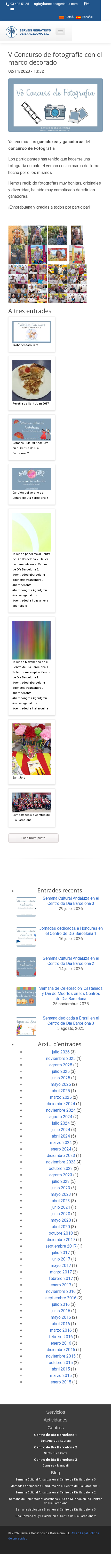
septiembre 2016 (60, 1297)
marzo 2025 (61, 1097)
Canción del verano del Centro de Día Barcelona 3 (30, 495)
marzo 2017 (61, 1272)
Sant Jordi (19, 777)
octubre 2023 (61, 1168)
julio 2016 (61, 1304)
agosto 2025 (60, 1064)
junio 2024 (61, 1129)
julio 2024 (61, 1123)
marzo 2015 (61, 1375)
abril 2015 (61, 1369)
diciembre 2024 (61, 1103)
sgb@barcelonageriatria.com (56, 4)
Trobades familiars (25, 345)
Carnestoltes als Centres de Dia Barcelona (31, 817)
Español (86, 17)
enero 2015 (61, 1382)
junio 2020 (61, 1213)
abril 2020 (61, 1226)
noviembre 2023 (61, 1162)
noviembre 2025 (61, 1058)
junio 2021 (61, 1207)
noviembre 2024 (61, 1110)
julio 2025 (61, 1071)
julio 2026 (61, 1052)
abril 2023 (61, 1200)
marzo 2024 (61, 1142)
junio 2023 (61, 1187)
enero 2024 (61, 1149)
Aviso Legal (79, 1533)
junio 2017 (61, 1259)
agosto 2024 (60, 1116)
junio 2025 (61, 1077)
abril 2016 (61, 1323)
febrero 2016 (61, 1336)
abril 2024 (61, 1136)
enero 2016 (61, 1343)
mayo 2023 (61, 1194)
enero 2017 (61, 1284)
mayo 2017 (61, 1265)
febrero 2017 (61, 1278)
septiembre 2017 (60, 1246)
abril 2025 (61, 1090)
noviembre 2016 (61, 1291)
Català (69, 17)
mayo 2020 (61, 1220)
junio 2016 (61, 1310)
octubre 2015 (61, 1362)
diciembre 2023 (61, 1155)
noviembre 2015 (61, 1356)
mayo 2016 (61, 1317)
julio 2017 (61, 1252)
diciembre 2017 (61, 1239)
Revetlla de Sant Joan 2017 (30, 403)
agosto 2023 (60, 1174)
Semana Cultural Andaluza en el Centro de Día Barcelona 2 (30, 448)
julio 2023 (61, 1181)
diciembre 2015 (61, 1349)
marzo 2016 (61, 1330)
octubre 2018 (61, 1233)
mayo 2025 (61, 1084)
